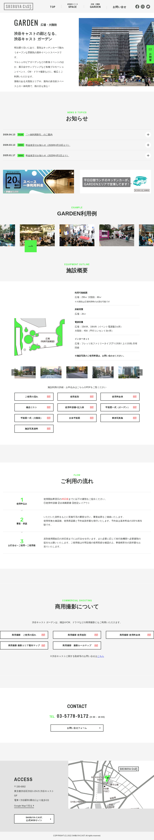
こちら (100, 656)
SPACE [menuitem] (72, 6)
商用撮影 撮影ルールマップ (77, 645)
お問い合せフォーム (77, 728)
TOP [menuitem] (52, 6)
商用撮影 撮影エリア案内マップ (24, 645)
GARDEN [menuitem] (95, 6)
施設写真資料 (31, 428)
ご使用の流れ (31, 396)
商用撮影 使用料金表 (130, 635)
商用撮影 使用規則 (77, 635)
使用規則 (74, 396)
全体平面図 (74, 418)
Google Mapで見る (23, 806)
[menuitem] (119, 7)
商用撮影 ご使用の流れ (24, 635)
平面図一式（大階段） (32, 418)
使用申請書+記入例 (74, 407)
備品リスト (31, 407)
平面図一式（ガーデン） (117, 407)
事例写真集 (117, 418)
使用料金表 (117, 396)
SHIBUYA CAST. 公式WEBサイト (34, 819)
